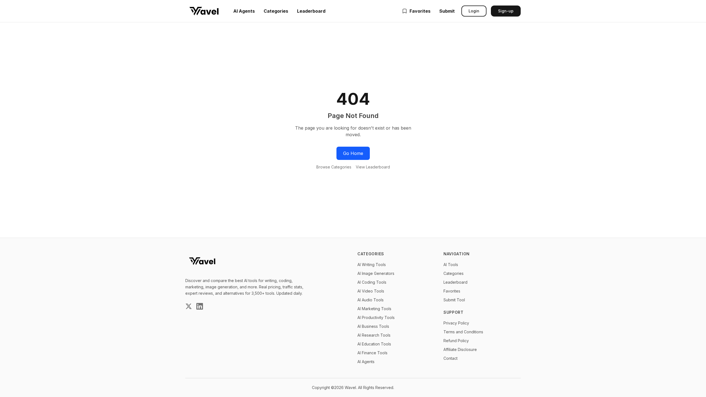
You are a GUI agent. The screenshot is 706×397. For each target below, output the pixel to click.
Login (474, 11)
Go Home (353, 153)
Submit (447, 11)
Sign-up (506, 11)
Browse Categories (333, 167)
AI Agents (244, 11)
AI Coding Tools (371, 282)
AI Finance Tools (372, 352)
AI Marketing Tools (374, 308)
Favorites (420, 11)
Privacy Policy (456, 323)
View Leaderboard (373, 167)
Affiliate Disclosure (460, 349)
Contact (450, 358)
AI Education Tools (374, 344)
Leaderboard (311, 11)
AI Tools (450, 264)
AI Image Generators (375, 273)
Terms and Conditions (463, 331)
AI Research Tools (374, 335)
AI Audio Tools (370, 299)
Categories (276, 11)
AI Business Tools (373, 326)
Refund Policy (456, 340)
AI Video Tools (370, 291)
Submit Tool (454, 299)
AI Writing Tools (371, 264)
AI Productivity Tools (376, 317)
